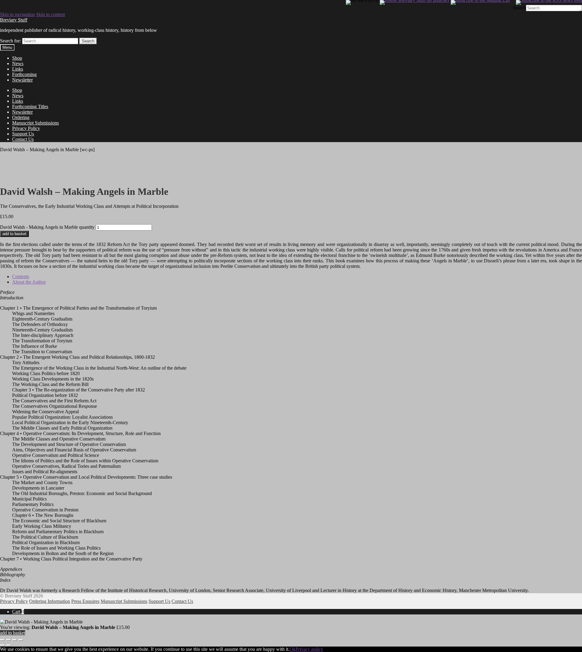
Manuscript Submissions (35, 122)
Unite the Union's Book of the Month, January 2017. (50, 176)
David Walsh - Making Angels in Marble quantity (47, 227)
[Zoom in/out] (2, 640)
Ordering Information (49, 601)
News (17, 63)
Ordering (20, 117)
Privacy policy (309, 649)
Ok (292, 649)
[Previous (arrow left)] (2, 645)
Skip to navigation (17, 14)
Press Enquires (85, 601)
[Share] (14, 640)
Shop (17, 58)
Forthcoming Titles (30, 106)
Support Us (23, 133)
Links (17, 69)
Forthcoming (24, 74)
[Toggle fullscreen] (8, 640)
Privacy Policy (26, 128)
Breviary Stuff (13, 19)
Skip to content (50, 14)
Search (519, 7)
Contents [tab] (20, 276)
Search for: (10, 40)
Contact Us (23, 139)
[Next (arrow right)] (8, 645)
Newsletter (22, 79)
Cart (18, 611)
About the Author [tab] (29, 281)
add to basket (14, 233)
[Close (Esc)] (20, 640)
